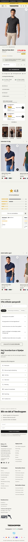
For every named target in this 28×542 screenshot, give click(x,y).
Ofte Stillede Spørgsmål (20, 446)
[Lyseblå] (8, 178)
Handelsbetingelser (5, 475)
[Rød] (5, 178)
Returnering (17, 448)
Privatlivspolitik (4, 477)
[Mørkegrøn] (10, 178)
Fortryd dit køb (18, 461)
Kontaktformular (4, 504)
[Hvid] (3, 178)
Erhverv (17, 455)
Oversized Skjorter (19, 488)
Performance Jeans (19, 475)
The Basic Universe (5, 486)
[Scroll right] (26, 141)
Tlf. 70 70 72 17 (4, 506)
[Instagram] (6, 462)
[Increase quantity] (24, 64)
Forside (3, 47)
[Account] (23, 6)
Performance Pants (19, 477)
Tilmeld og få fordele (14, 431)
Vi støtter (3, 479)
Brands (16, 457)
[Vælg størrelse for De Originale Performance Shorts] (23, 116)
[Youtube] (1, 462)
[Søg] (6, 6)
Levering (3, 310)
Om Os (2, 470)
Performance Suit (19, 479)
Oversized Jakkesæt (19, 494)
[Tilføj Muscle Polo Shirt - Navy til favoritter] (17, 146)
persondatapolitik (16, 434)
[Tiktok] (8, 462)
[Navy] (6, 178)
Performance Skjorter (19, 473)
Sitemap (2, 483)
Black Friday (3, 488)
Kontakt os (3, 502)
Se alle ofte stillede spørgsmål (12, 344)
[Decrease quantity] (18, 64)
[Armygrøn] (2, 178)
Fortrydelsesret (18, 459)
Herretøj (7, 47)
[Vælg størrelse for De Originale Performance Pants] (23, 107)
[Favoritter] (21, 6)
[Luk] (26, 3)
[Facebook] (4, 462)
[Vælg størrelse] (17, 169)
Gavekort (17, 481)
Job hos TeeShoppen (5, 473)
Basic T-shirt (17, 470)
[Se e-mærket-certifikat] (14, 533)
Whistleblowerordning (5, 481)
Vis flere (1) (14, 122)
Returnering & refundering (13, 310)
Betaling (23, 310)
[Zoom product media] (26, 9)
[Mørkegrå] (9, 178)
